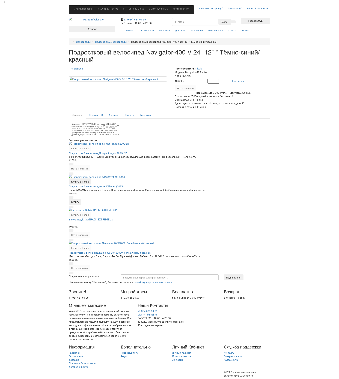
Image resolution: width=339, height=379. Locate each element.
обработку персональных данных (153, 282)
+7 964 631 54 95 (147, 311)
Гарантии (145, 115)
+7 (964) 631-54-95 (107, 8)
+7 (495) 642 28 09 (133, 8)
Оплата (129, 115)
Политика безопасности (82, 363)
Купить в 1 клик (80, 148)
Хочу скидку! (239, 81)
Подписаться (233, 277)
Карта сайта (231, 359)
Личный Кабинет (181, 352)
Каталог (92, 29)
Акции (197, 30)
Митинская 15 (181, 8)
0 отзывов (77, 68)
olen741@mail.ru (158, 8)
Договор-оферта (78, 366)
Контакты (247, 30)
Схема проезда (83, 8)
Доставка (180, 30)
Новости (215, 30)
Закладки (177, 359)
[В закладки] (71, 164)
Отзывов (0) (96, 115)
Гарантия (164, 30)
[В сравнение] (71, 173)
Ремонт (130, 30)
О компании (147, 30)
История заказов (181, 356)
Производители (129, 352)
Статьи (232, 30)
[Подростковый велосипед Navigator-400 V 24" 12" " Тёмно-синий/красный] (118, 79)
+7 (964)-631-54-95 (135, 19)
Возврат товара (233, 356)
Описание (77, 115)
